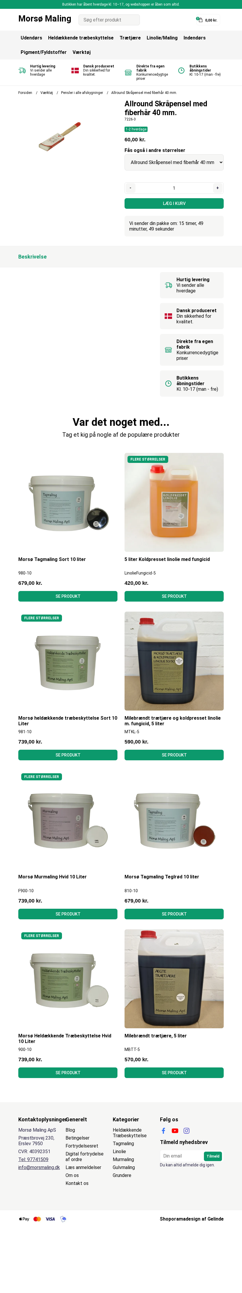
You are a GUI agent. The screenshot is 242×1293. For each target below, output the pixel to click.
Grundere (122, 1175)
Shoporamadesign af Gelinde (192, 1219)
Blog (70, 1130)
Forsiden (25, 93)
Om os (72, 1175)
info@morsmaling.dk (39, 1167)
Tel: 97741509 (33, 1159)
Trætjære (130, 38)
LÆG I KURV (174, 203)
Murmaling (123, 1159)
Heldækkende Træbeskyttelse (130, 1132)
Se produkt (68, 596)
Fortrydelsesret (82, 1146)
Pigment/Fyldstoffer (44, 52)
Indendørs (195, 38)
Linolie (119, 1151)
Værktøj (82, 52)
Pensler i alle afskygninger (82, 93)
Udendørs (31, 38)
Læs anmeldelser (83, 1167)
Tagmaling (123, 1143)
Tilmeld (213, 1156)
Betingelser (77, 1138)
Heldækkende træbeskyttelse (81, 38)
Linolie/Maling (162, 38)
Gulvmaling (124, 1167)
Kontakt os (77, 1183)
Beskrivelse (32, 257)
